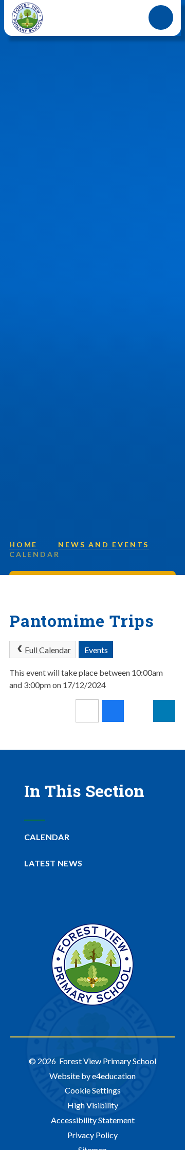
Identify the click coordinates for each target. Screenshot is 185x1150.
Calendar (34, 554)
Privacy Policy (92, 1135)
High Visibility (92, 1105)
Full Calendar (48, 650)
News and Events (103, 544)
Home (23, 544)
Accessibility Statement (93, 1120)
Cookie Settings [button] (93, 1090)
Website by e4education (92, 1076)
